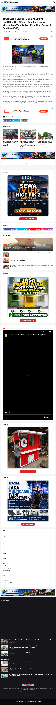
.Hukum (4, 539)
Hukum (4, 548)
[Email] (27, 120)
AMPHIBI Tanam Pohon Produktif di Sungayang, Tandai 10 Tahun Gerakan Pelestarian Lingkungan (45, 141)
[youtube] (28, 695)
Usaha (4, 585)
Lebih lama (51, 167)
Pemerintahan (12, 116)
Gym (4, 546)
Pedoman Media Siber (24, 701)
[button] (2, 2)
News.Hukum (5, 565)
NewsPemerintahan (7, 568)
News (8, 16)
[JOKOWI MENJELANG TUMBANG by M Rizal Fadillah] (4, 663)
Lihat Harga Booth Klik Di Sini (28, 320)
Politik (4, 575)
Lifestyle (4, 553)
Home (17, 701)
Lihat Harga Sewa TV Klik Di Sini (28, 218)
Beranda (4, 16)
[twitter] (25, 695)
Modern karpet (6, 556)
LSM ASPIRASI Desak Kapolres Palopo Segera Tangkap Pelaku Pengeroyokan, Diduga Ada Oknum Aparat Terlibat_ (31, 266)
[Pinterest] (24, 120)
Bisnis (4, 543)
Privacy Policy (33, 701)
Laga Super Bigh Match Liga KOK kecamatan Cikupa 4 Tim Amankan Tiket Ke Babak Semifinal (30, 252)
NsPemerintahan (6, 570)
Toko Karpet (5, 580)
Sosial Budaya (6, 577)
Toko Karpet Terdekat (7, 582)
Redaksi (39, 701)
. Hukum (4, 536)
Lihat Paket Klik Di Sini (28, 524)
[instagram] (31, 695)
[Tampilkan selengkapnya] (30, 120)
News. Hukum (6, 563)
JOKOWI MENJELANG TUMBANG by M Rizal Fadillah (20, 661)
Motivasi (4, 558)
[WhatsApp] (22, 120)
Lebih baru (4, 167)
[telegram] (34, 695)
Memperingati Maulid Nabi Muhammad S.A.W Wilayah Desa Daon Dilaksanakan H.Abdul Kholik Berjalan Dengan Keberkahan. (10, 142)
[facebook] (22, 695)
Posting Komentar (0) (28, 162)
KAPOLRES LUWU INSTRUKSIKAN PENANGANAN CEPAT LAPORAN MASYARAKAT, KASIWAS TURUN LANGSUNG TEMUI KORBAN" (30, 259)
